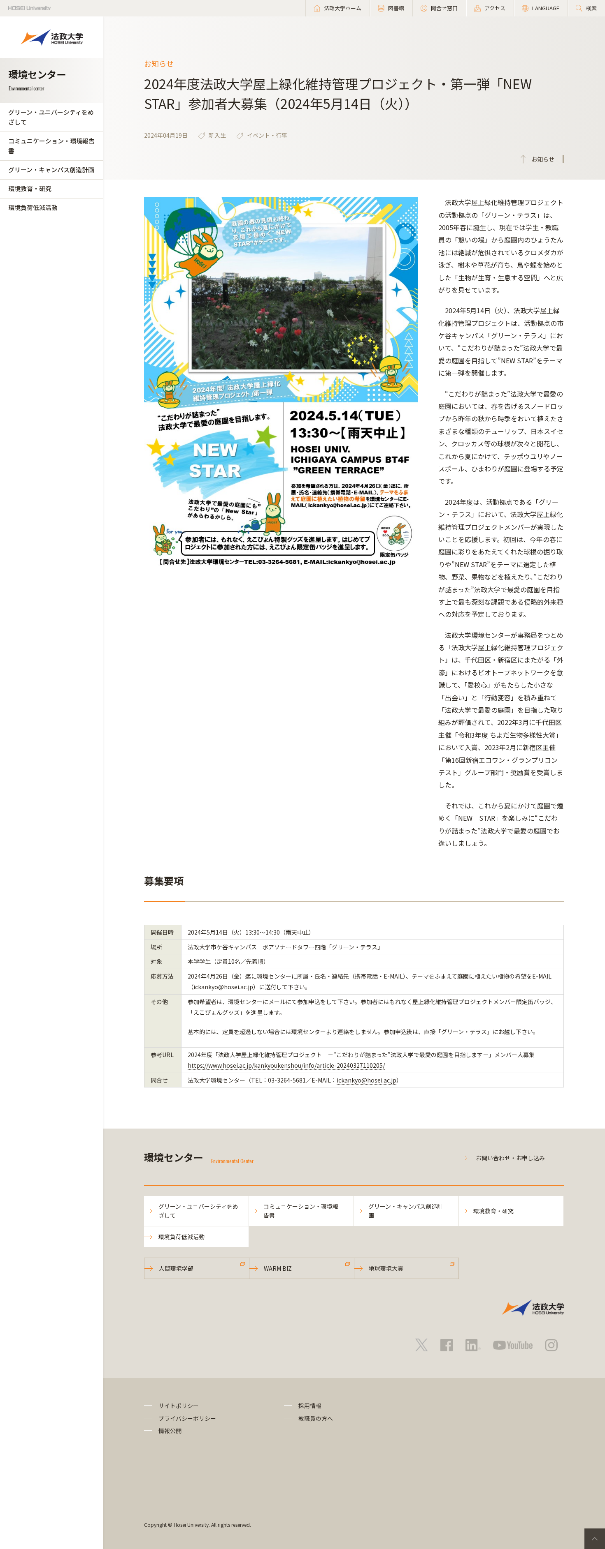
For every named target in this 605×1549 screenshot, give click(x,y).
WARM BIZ (278, 1268)
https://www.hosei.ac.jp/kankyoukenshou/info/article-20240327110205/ (286, 1065)
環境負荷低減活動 (33, 207)
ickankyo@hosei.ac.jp (223, 987)
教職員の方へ (315, 1418)
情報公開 (170, 1431)
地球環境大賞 (386, 1268)
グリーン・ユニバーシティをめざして (51, 117)
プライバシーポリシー (187, 1418)
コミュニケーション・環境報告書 (51, 145)
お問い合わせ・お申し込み (510, 1158)
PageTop (594, 1538)
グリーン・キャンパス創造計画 (51, 169)
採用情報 (309, 1405)
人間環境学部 (176, 1268)
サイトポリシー (178, 1405)
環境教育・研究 (29, 188)
